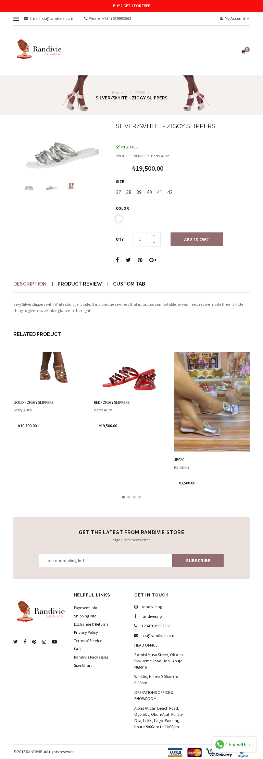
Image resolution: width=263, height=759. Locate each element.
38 (129, 192)
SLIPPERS (137, 92)
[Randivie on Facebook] (25, 641)
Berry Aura (22, 409)
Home (117, 92)
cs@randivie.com (158, 635)
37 (118, 192)
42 (170, 192)
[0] (243, 51)
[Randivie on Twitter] (15, 641)
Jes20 (179, 459)
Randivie (181, 467)
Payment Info (85, 607)
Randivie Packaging (91, 657)
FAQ (78, 648)
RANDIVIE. (34, 751)
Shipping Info (85, 615)
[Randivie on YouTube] (54, 641)
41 (159, 192)
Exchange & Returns (91, 624)
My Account (234, 18)
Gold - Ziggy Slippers (33, 402)
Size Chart (83, 665)
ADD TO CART (196, 239)
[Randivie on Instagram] (44, 641)
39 (139, 192)
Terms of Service (88, 640)
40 (149, 192)
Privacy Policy (86, 632)
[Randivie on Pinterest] (34, 641)
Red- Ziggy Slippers (111, 402)
